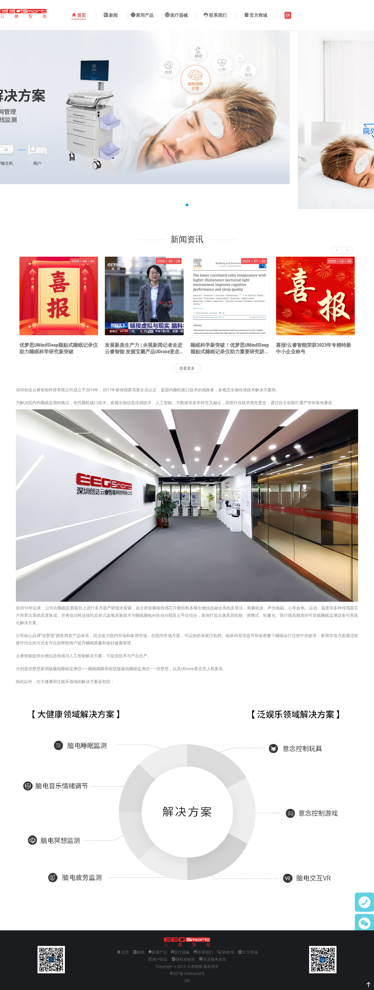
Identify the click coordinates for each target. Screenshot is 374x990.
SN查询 (227, 952)
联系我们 (218, 15)
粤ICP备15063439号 (187, 973)
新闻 (113, 15)
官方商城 (250, 952)
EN (187, 980)
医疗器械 (181, 952)
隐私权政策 (185, 959)
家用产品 (159, 952)
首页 (81, 15)
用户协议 (160, 959)
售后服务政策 (214, 959)
